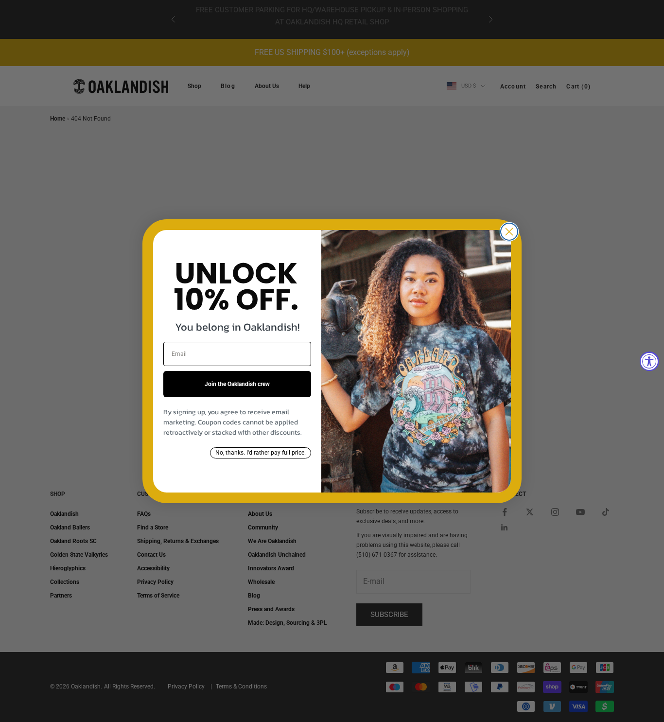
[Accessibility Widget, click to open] (649, 361)
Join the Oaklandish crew (237, 384)
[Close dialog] (509, 231)
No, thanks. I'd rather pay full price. (260, 452)
